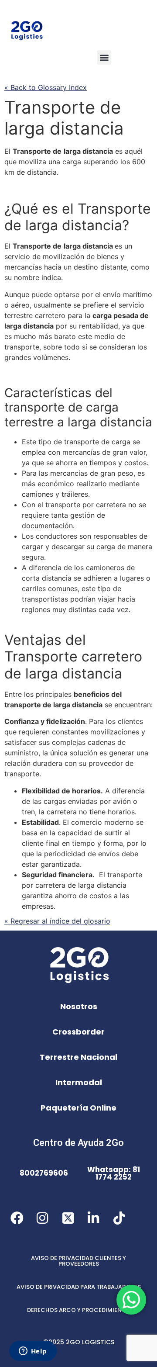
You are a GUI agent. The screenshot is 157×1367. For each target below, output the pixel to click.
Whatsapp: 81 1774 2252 (113, 1173)
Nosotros (78, 1006)
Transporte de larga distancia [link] (64, 118)
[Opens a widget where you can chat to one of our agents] (33, 1352)
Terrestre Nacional (78, 1057)
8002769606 (44, 1173)
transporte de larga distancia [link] (53, 704)
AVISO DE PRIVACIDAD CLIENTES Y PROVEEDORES (78, 1261)
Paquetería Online (78, 1107)
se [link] (77, 305)
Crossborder (78, 1031)
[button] (104, 57)
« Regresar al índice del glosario (57, 921)
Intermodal (78, 1082)
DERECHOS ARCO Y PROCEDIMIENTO (78, 1310)
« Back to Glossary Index (45, 87)
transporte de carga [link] (61, 407)
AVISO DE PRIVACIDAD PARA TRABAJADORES (79, 1287)
